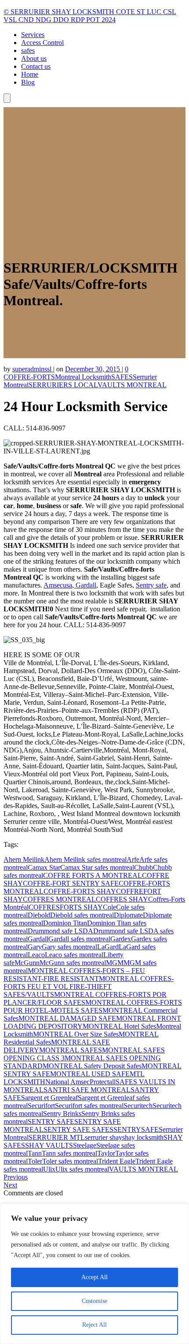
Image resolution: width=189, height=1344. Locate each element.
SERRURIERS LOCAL (63, 385)
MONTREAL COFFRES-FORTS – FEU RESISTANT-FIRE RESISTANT (74, 974)
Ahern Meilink (24, 859)
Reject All (94, 1325)
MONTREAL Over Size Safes (76, 1034)
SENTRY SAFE (51, 1121)
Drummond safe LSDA (60, 931)
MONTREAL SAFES (70, 1050)
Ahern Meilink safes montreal (85, 859)
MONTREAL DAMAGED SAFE (67, 1018)
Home (29, 74)
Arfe (133, 859)
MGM (115, 962)
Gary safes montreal (69, 947)
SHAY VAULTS (49, 1145)
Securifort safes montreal (89, 1105)
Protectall (103, 1082)
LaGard (108, 947)
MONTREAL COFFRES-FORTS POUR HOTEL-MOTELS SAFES (93, 1006)
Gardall (85, 585)
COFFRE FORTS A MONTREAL (92, 875)
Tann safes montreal (69, 1153)
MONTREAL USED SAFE (90, 1074)
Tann (35, 1153)
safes (28, 50)
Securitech (138, 1105)
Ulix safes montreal (82, 1169)
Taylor (106, 1153)
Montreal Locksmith (83, 377)
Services (32, 34)
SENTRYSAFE (136, 1129)
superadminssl (32, 369)
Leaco (36, 954)
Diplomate (128, 915)
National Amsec (67, 1082)
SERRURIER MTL (57, 1137)
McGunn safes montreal (73, 962)
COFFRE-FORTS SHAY (80, 891)
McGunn (27, 962)
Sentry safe (151, 585)
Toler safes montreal (70, 1161)
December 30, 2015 (93, 369)
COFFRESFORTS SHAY (66, 907)
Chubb (143, 867)
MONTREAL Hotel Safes (119, 1026)
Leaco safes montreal (74, 954)
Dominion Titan (65, 923)
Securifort (41, 1105)
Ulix (49, 1169)
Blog (28, 82)
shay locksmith (143, 1137)
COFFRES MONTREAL (59, 899)
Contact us (36, 66)
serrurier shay (103, 1137)
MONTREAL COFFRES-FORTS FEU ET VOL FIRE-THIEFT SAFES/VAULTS (89, 986)
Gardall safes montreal (79, 939)
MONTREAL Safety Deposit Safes (92, 1066)
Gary (35, 947)
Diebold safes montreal (82, 915)
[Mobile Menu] (7, 98)
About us (34, 58)
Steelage (84, 1145)
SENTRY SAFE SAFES (78, 1129)
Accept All (94, 1277)
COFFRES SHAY (122, 899)
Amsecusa (58, 585)
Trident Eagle (116, 1161)
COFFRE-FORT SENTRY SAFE (71, 883)
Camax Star (44, 867)
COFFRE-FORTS (29, 377)
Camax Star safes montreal (97, 867)
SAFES (122, 377)
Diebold (39, 915)
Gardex (120, 939)
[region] (94, 1274)
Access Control (42, 42)
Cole (109, 907)
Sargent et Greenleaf (49, 1097)
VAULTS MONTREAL (132, 385)
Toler (35, 1161)
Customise (94, 1301)
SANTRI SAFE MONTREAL (87, 1089)
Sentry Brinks (62, 1113)
